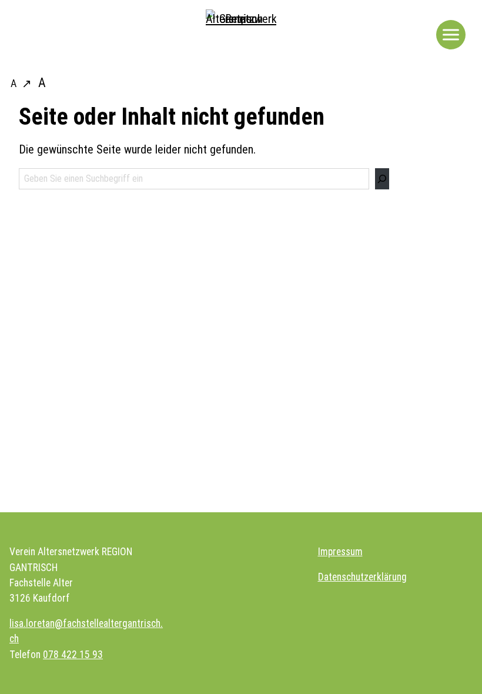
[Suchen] (382, 178)
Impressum (340, 552)
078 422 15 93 (73, 654)
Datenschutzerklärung (362, 577)
